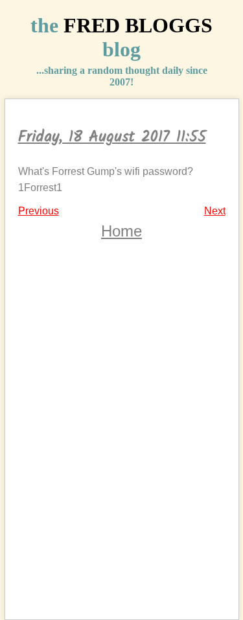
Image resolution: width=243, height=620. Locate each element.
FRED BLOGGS (138, 25)
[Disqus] (122, 439)
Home (121, 231)
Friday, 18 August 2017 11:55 (112, 137)
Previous (38, 210)
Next (215, 210)
